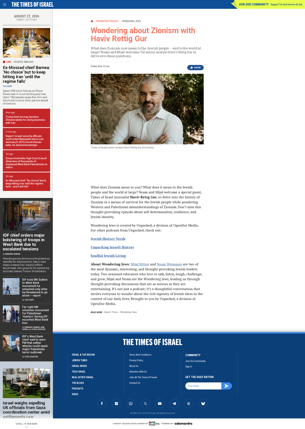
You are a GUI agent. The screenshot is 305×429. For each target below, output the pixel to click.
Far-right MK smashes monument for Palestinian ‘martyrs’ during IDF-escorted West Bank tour (35, 315)
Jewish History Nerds (108, 238)
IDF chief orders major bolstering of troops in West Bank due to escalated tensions (24, 242)
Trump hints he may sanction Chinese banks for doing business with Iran (25, 119)
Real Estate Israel (82, 377)
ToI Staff (7, 86)
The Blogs (78, 383)
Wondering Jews (128, 312)
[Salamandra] (183, 423)
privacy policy (136, 360)
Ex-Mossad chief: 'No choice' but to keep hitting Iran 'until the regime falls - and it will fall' (26, 183)
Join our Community (253, 4)
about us (134, 366)
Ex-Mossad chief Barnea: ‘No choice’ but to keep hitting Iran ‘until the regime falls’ (26, 74)
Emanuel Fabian (12, 254)
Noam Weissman (169, 264)
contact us (134, 383)
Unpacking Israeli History (112, 247)
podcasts (77, 388)
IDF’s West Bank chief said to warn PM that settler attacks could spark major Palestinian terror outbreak (35, 344)
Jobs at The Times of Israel (143, 377)
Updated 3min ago (24, 62)
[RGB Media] (155, 423)
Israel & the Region (83, 354)
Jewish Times (111, 312)
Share (197, 67)
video (75, 394)
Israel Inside (79, 366)
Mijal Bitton (140, 264)
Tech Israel (78, 371)
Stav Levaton (38, 329)
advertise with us (138, 371)
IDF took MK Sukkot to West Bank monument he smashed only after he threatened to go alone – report (35, 287)
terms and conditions (140, 354)
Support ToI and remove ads (286, 4)
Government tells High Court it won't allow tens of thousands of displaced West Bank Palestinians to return (26, 163)
